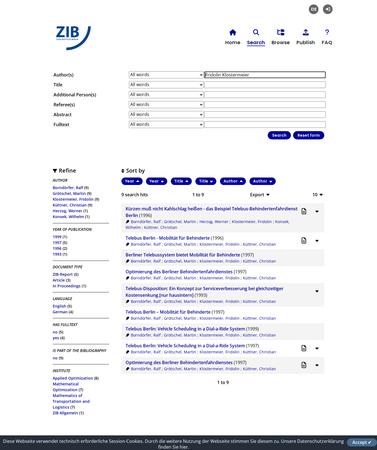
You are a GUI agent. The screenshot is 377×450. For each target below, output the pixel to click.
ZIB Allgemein (65, 412)
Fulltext (61, 124)
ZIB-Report (63, 274)
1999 (57, 236)
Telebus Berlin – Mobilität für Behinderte (168, 312)
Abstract (62, 115)
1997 (57, 242)
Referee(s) (64, 105)
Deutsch (313, 9)
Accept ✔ (361, 442)
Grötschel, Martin (69, 193)
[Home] (72, 40)
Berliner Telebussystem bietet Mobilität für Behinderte (183, 255)
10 (314, 194)
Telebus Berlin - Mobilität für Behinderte (168, 238)
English (59, 306)
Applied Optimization (73, 378)
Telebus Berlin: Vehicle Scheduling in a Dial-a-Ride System (185, 329)
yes (56, 337)
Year (130, 181)
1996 (57, 248)
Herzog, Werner (67, 210)
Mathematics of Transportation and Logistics (71, 401)
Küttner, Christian (70, 205)
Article (59, 280)
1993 (57, 254)
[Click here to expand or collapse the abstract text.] (317, 211)
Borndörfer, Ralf (68, 187)
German (60, 311)
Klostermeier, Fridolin (73, 199)
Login (328, 9)
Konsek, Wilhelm (68, 216)
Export (257, 194)
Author (231, 181)
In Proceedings (67, 285)
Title (58, 85)
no (55, 332)
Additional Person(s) (75, 95)
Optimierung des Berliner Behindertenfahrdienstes (179, 272)
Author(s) (63, 75)
